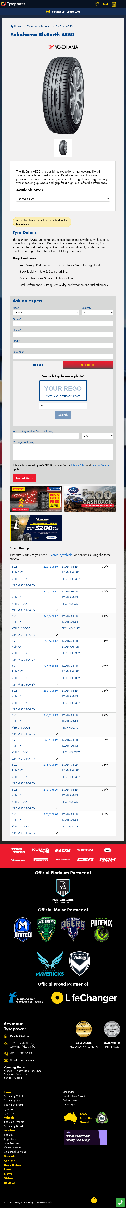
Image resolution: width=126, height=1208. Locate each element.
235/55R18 (50, 666)
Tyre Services (11, 1143)
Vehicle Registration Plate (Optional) (33, 431)
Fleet (7, 1169)
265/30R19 (50, 740)
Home (17, 26)
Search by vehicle (61, 555)
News (8, 1174)
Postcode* (18, 352)
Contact (9, 1160)
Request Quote (24, 477)
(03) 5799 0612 (21, 1053)
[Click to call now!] (97, 4)
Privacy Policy (78, 465)
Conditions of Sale (43, 1202)
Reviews (10, 1182)
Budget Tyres (70, 1100)
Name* (17, 319)
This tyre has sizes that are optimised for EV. (42, 221)
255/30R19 (50, 690)
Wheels (9, 1117)
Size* (16, 308)
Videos (8, 1178)
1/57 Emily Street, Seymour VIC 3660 (22, 1045)
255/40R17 (50, 641)
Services (9, 1130)
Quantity (86, 308)
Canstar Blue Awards (74, 1096)
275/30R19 (50, 764)
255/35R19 (50, 715)
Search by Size (12, 1100)
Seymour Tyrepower (65, 11)
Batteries (8, 1135)
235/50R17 (50, 591)
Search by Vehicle (14, 1096)
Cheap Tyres (69, 1104)
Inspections (10, 1139)
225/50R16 (50, 566)
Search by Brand (13, 1104)
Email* (17, 341)
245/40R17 (50, 616)
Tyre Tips (9, 1113)
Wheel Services (12, 1147)
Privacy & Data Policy (23, 1202)
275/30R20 (50, 814)
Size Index (68, 1092)
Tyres (7, 1092)
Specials (9, 1156)
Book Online (12, 1165)
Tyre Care (9, 1109)
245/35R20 (50, 789)
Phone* (17, 330)
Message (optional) (23, 442)
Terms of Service (100, 465)
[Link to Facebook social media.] (94, 1200)
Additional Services (15, 1152)
